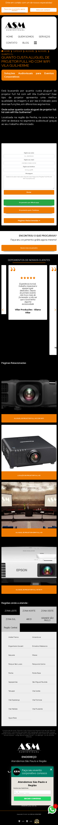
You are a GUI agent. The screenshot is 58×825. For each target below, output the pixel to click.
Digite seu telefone (29, 166)
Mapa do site (29, 805)
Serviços (44, 36)
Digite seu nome (29, 153)
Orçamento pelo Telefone (29, 210)
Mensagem (29, 173)
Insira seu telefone (21, 788)
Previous (2, 310)
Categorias (17, 51)
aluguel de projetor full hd (29, 51)
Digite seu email (29, 160)
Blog (25, 42)
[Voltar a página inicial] (29, 26)
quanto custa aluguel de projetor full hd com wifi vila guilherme (7, 54)
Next (55, 310)
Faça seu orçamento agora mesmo (14, 9)
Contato (11, 42)
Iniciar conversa (32, 799)
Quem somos (26, 36)
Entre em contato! (43, 10)
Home (9, 36)
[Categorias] (35, 43)
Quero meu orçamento (29, 248)
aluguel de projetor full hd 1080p (42, 51)
